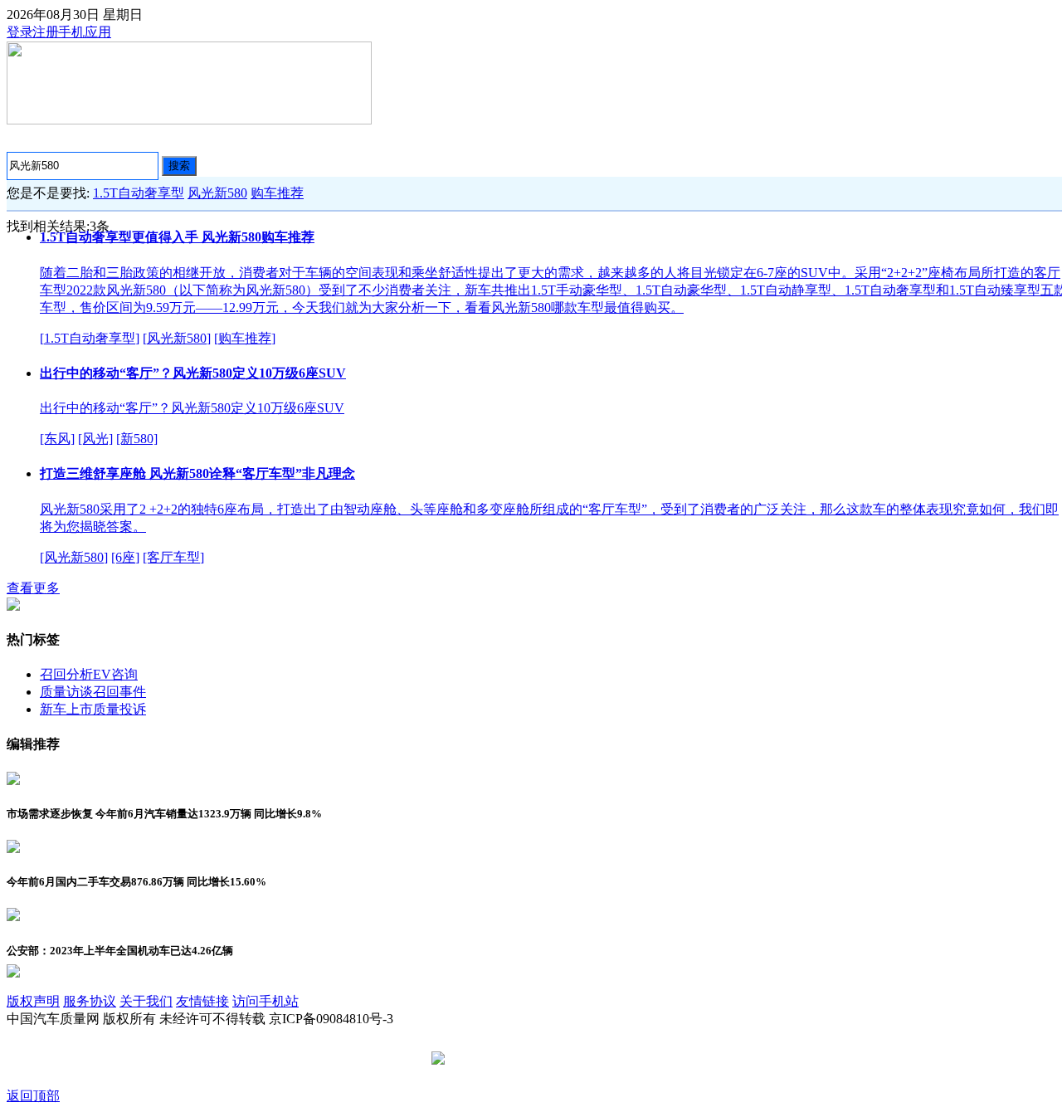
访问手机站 (265, 1001)
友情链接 (202, 1001)
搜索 (179, 165)
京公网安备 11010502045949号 (537, 1059)
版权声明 (33, 1001)
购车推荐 (277, 193)
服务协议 (89, 1001)
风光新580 (217, 193)
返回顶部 (33, 1096)
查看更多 (33, 588)
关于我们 (146, 1001)
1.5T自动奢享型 (138, 193)
